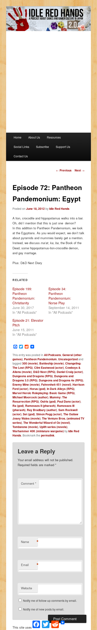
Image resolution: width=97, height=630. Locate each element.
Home (17, 137)
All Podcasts (52, 355)
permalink (47, 435)
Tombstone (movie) (25, 427)
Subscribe (42, 147)
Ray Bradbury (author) (42, 410)
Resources (54, 137)
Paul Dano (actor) (69, 401)
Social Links (21, 147)
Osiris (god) (48, 401)
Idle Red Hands (59, 208)
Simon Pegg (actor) (49, 414)
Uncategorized (68, 359)
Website (26, 588)
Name (29, 542)
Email (29, 565)
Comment (28, 483)
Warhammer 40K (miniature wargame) (38, 431)
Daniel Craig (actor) (70, 372)
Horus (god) (37, 389)
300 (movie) (30, 363)
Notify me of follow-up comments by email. (50, 600)
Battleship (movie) (51, 363)
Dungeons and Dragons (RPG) (32, 376)
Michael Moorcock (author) (30, 397)
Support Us (63, 147)
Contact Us (21, 156)
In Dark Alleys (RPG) (60, 389)
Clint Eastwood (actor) (49, 367)
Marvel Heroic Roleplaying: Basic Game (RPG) (43, 393)
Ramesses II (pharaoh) (40, 406)
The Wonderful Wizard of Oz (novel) (46, 422)
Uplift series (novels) (53, 427)
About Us (34, 137)
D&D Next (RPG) (44, 372)
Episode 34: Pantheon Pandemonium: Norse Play (59, 295)
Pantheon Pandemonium (40, 359)
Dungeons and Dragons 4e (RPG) (61, 380)
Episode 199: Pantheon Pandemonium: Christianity (23, 295)
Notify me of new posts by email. (43, 609)
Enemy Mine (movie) (26, 384)
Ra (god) (18, 406)
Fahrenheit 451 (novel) (56, 384)
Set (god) (29, 414)
